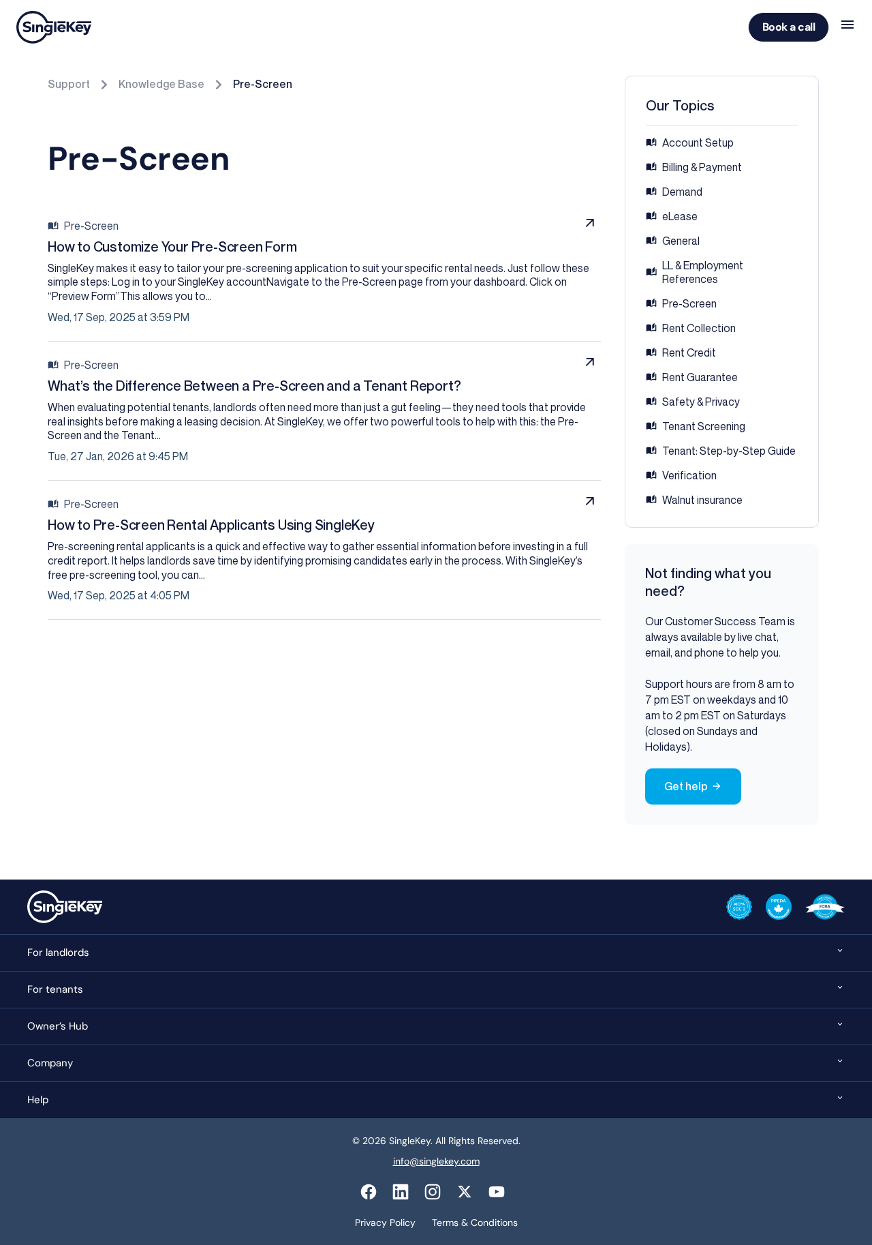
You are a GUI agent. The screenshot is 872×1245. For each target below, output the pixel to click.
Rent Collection (699, 328)
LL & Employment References (702, 272)
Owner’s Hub (57, 1026)
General (681, 240)
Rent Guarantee (700, 377)
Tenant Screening (703, 426)
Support (69, 84)
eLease (680, 216)
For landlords (58, 952)
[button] (436, 952)
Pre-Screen (262, 84)
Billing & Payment (702, 167)
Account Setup (698, 142)
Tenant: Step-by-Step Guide (729, 450)
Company (50, 1063)
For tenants (55, 989)
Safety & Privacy (701, 401)
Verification (689, 475)
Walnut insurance (702, 500)
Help (37, 1100)
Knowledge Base (161, 84)
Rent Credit (689, 352)
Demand (682, 191)
